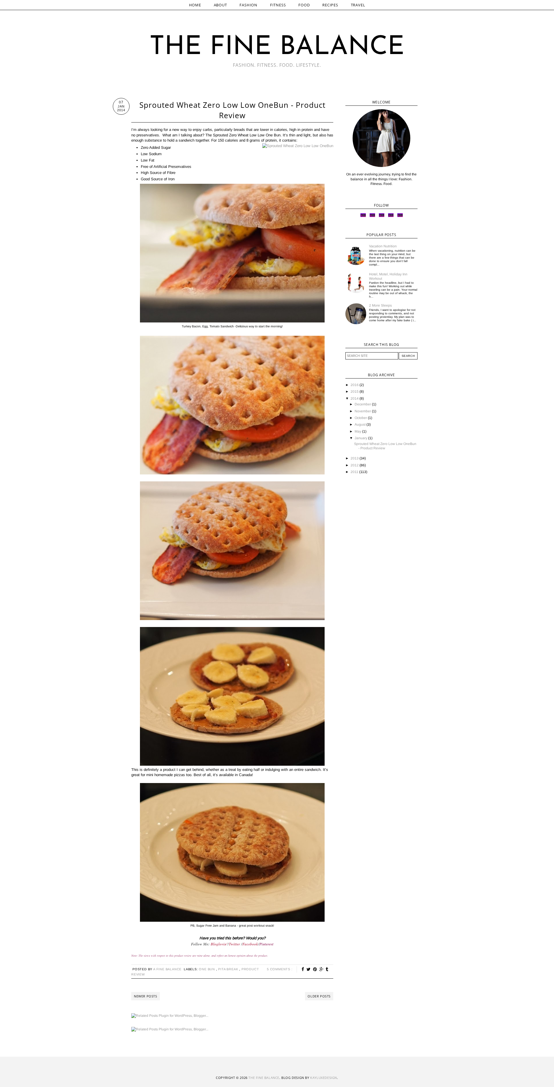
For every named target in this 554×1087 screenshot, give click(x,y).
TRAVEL (358, 5)
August (360, 424)
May (358, 431)
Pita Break (228, 969)
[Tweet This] (308, 969)
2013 (355, 458)
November (363, 411)
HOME (195, 5)
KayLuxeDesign (323, 1077)
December (363, 404)
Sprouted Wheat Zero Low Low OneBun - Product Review (232, 110)
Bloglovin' (219, 944)
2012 (355, 465)
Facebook (250, 944)
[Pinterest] (391, 217)
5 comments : (280, 969)
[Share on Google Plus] (321, 969)
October (361, 418)
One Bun (207, 969)
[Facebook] (381, 217)
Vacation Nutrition (383, 246)
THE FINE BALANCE (277, 47)
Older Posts (319, 996)
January (361, 438)
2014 (355, 398)
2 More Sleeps (380, 305)
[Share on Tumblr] (327, 969)
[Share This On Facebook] (303, 969)
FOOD (304, 5)
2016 (355, 385)
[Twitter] (363, 217)
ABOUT (220, 5)
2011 (355, 472)
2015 (355, 391)
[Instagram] (372, 217)
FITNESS (278, 5)
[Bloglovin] (400, 217)
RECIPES (330, 5)
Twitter (235, 944)
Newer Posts (145, 996)
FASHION (248, 5)
